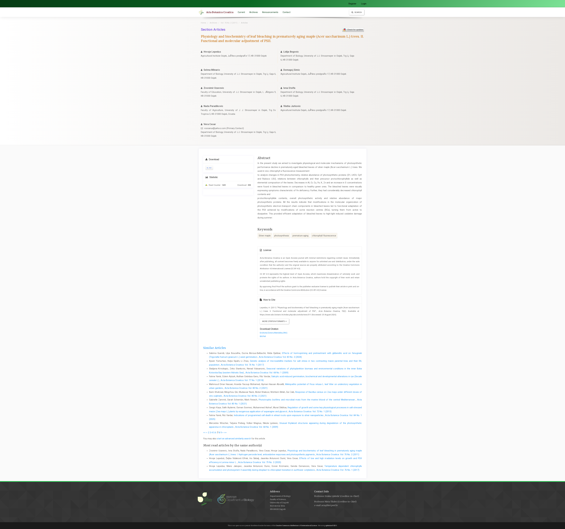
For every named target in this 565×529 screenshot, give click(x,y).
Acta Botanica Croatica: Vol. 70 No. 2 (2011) (337, 454)
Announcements (270, 12)
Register (353, 4)
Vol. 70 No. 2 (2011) (229, 23)
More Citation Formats (273, 321)
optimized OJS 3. (331, 525)
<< (204, 432)
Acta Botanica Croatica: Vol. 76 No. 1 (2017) (242, 365)
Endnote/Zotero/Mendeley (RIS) (273, 333)
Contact (286, 12)
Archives (253, 12)
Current (241, 12)
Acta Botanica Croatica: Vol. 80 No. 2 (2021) (246, 388)
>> (225, 432)
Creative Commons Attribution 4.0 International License (296, 525)
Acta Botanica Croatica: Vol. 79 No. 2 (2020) (259, 462)
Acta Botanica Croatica (219, 12)
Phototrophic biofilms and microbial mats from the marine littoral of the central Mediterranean (307, 400)
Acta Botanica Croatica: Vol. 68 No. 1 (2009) (267, 372)
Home (203, 23)
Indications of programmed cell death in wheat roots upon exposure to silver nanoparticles (279, 415)
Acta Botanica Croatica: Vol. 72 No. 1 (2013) (310, 411)
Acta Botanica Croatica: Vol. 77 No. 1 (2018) (242, 380)
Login (364, 4)
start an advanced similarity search (234, 438)
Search (358, 12)
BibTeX (263, 336)
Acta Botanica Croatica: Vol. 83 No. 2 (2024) (280, 357)
